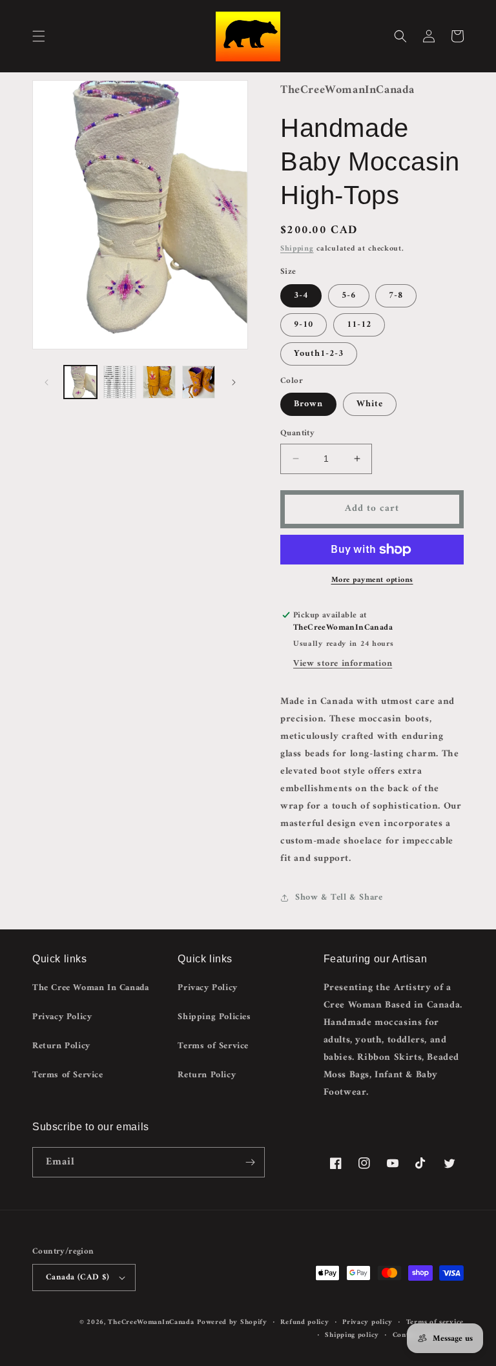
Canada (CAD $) (78, 1277)
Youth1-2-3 (319, 354)
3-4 (301, 295)
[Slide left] (46, 382)
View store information (342, 664)
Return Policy (61, 1046)
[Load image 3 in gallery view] (159, 382)
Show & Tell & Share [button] (338, 897)
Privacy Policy (62, 1017)
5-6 (349, 295)
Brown (308, 404)
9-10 (303, 324)
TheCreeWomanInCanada (151, 1322)
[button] (39, 36)
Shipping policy (352, 1335)
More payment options (372, 580)
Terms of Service (67, 1075)
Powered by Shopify (232, 1322)
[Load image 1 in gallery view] (80, 382)
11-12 (359, 324)
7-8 (396, 295)
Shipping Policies (214, 1017)
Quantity (297, 433)
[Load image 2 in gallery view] (119, 382)
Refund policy (304, 1323)
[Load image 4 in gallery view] (198, 382)
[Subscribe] (250, 1162)
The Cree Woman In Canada (90, 988)
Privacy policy (367, 1323)
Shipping (297, 249)
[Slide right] (234, 382)
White (369, 404)
